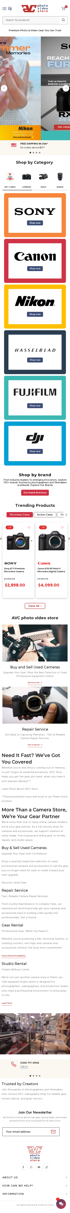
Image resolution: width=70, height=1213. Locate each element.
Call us (24, 1066)
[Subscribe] (52, 1132)
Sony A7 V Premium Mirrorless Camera (14, 570)
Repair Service (35, 729)
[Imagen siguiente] (31, 541)
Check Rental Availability (14, 956)
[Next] (66, 88)
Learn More (7, 1003)
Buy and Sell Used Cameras (35, 667)
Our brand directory (35, 492)
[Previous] (4, 88)
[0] (63, 8)
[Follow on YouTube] (39, 1167)
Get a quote (34, 745)
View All (33, 606)
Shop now (35, 222)
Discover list (34, 682)
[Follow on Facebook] (23, 1167)
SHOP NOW (45, 113)
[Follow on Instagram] (31, 1167)
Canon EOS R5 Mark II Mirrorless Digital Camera (51, 570)
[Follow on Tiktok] (46, 1167)
